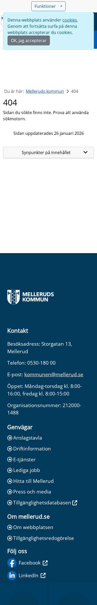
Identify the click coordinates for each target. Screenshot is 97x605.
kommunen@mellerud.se (53, 374)
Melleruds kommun (45, 91)
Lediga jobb (26, 470)
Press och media (32, 491)
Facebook (30, 562)
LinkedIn (29, 575)
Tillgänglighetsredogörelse (43, 537)
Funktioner (45, 6)
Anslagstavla (27, 437)
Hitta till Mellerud (33, 480)
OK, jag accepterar (29, 40)
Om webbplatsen (33, 527)
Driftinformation (32, 448)
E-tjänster (24, 459)
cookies (69, 20)
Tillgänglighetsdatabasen (42, 502)
